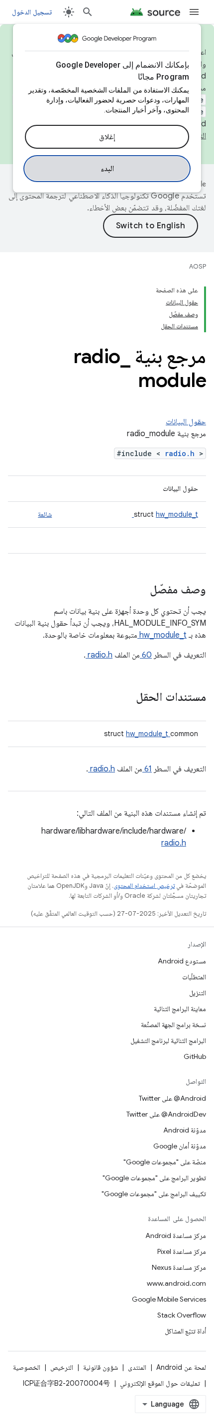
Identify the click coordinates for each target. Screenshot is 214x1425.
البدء (107, 169)
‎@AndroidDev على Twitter (166, 1114)
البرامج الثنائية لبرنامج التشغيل (168, 1040)
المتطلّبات (194, 976)
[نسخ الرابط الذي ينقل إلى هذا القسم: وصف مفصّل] (137, 590)
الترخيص (61, 1367)
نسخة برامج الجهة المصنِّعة (173, 1024)
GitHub (195, 1056)
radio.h (182, 453)
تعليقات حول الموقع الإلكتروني (160, 1383)
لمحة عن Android (181, 1367)
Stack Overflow (181, 1315)
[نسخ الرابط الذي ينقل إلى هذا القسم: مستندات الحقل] (123, 698)
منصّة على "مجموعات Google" (164, 1161)
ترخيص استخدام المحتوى (144, 885)
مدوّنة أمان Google (179, 1145)
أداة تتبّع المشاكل (185, 1331)
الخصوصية (26, 1367)
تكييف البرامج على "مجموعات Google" (154, 1193)
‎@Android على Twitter (172, 1098)
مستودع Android (182, 960)
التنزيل (197, 992)
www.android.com (176, 1283)
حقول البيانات (186, 422)
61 (147, 769)
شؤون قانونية (100, 1367)
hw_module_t (165, 514)
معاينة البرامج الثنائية (180, 1008)
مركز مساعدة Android (175, 1235)
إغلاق (107, 137)
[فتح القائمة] (194, 12)
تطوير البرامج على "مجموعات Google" (154, 1177)
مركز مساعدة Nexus (179, 1267)
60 (146, 655)
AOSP (197, 266)
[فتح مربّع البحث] (88, 12)
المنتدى (137, 1367)
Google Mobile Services (169, 1299)
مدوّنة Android (184, 1130)
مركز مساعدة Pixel (181, 1251)
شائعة (45, 514)
